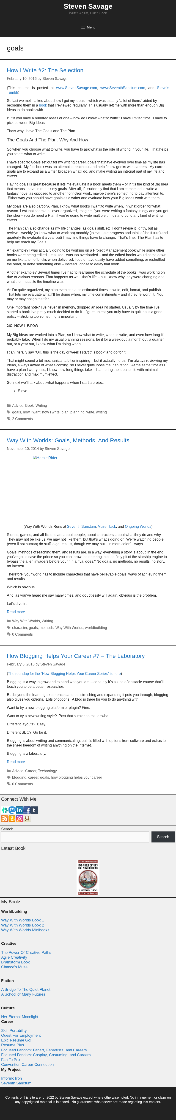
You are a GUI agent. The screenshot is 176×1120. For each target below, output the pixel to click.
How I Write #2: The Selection (45, 70)
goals (16, 412)
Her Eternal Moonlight (19, 1017)
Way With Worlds (26, 621)
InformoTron (11, 1078)
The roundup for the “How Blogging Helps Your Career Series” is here (64, 674)
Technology (47, 771)
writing (101, 412)
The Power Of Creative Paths (26, 952)
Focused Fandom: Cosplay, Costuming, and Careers (46, 1055)
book (43, 105)
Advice (17, 405)
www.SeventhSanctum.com (122, 88)
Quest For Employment (21, 1035)
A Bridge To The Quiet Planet (25, 989)
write (90, 412)
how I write (51, 412)
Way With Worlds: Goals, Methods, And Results (68, 440)
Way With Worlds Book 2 (22, 925)
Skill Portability (14, 1030)
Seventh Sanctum (81, 526)
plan (65, 412)
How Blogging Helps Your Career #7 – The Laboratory (76, 656)
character (19, 628)
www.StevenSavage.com (76, 88)
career (33, 777)
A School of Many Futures (23, 994)
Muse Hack (107, 526)
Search (7, 829)
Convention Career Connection (27, 1064)
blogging (19, 777)
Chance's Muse (14, 967)
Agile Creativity (14, 957)
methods (47, 628)
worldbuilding (96, 628)
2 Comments (22, 419)
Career (30, 771)
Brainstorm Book (15, 962)
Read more (16, 612)
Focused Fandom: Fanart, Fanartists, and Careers (44, 1050)
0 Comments (22, 634)
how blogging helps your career (76, 777)
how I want (31, 412)
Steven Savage (88, 6)
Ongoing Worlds (138, 526)
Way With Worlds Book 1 (22, 920)
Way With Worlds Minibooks (25, 930)
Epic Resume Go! (16, 1040)
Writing (41, 405)
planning (77, 412)
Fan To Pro (10, 1060)
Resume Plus (12, 1045)
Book (29, 405)
